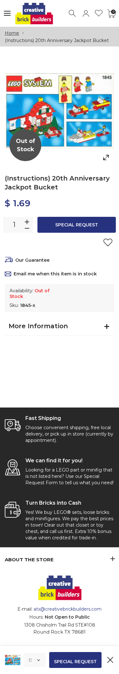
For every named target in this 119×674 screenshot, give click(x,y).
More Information (38, 326)
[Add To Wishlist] (108, 242)
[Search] (72, 13)
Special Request (76, 225)
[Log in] (85, 13)
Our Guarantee (32, 260)
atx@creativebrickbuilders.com (68, 609)
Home (12, 33)
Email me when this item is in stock (55, 274)
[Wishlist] (98, 13)
